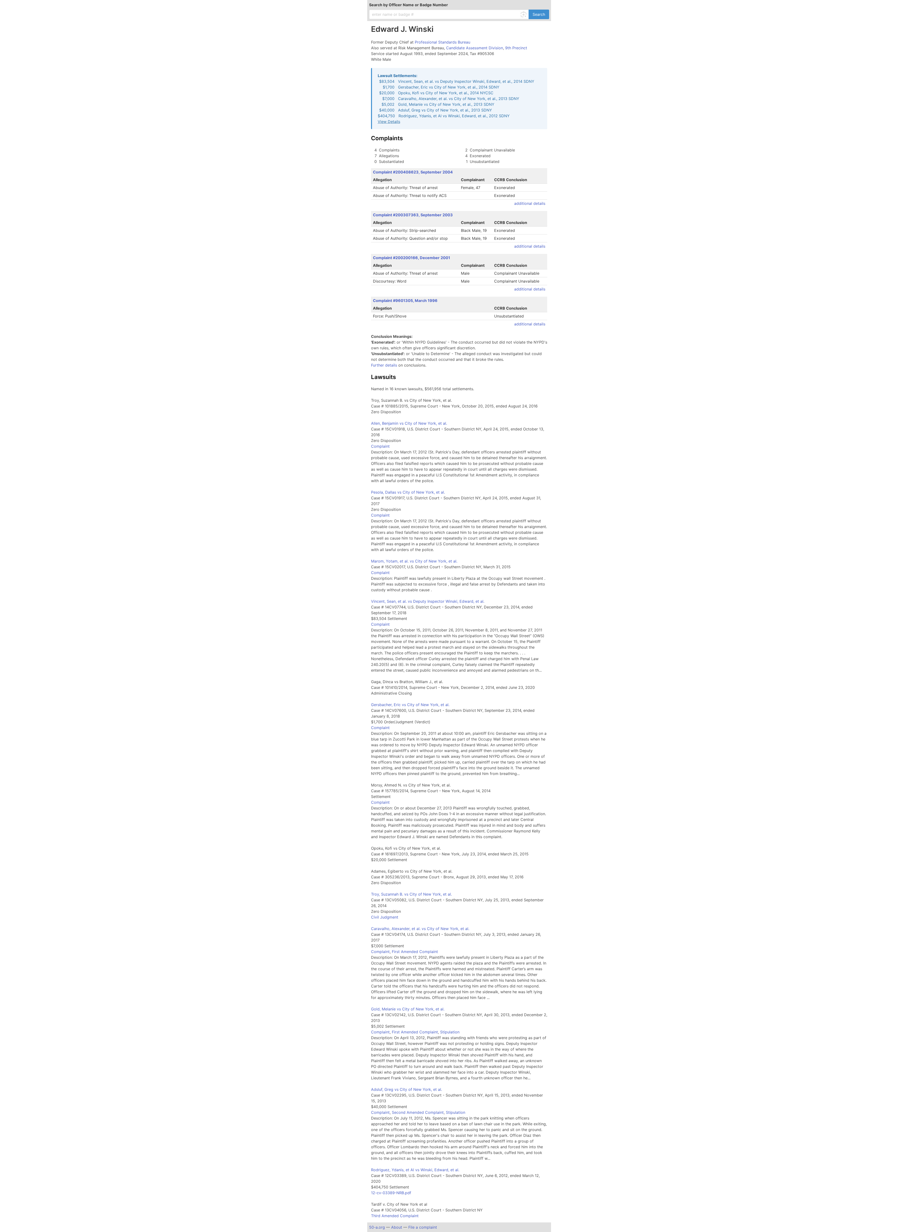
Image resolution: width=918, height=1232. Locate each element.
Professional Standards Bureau (442, 42)
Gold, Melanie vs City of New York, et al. (407, 1009)
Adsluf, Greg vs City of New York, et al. (406, 1089)
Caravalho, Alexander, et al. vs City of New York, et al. (420, 928)
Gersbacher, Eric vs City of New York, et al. (410, 704)
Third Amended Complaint (395, 1215)
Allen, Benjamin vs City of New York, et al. (409, 423)
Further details (384, 365)
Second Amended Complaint (418, 1112)
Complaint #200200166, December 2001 (411, 257)
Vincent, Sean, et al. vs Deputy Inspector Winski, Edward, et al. (427, 601)
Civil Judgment (384, 917)
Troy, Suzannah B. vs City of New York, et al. (411, 894)
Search (539, 14)
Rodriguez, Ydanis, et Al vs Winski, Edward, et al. (415, 1169)
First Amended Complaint (415, 951)
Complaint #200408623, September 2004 (413, 172)
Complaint (380, 446)
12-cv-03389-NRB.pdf (391, 1192)
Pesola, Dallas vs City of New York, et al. (408, 492)
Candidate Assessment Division (474, 47)
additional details (529, 203)
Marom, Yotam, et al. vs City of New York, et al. (414, 561)
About (396, 1227)
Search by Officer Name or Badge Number (408, 4)
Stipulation (449, 1032)
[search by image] (524, 14)
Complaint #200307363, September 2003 (413, 214)
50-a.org (377, 1227)
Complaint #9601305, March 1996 (405, 300)
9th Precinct (516, 47)
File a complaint (422, 1227)
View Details (389, 121)
